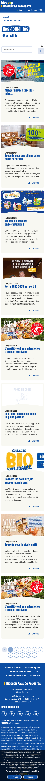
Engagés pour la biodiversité (21, 544)
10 (28, 655)
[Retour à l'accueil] (7, 3)
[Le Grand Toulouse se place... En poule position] (22, 395)
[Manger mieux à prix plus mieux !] (22, 72)
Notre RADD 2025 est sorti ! (20, 286)
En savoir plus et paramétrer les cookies (22, 771)
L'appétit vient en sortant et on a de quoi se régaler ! (22, 350)
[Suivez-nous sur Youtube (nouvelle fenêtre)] (20, 714)
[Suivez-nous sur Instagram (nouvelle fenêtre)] (28, 714)
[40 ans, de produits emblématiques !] (22, 203)
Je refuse (14, 777)
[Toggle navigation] (42, 5)
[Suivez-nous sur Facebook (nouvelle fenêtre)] (4, 714)
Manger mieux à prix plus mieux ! (19, 92)
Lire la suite (34, 117)
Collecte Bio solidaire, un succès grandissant (19, 481)
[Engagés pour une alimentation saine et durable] (22, 137)
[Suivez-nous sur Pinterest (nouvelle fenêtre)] (36, 714)
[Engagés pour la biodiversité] (22, 526)
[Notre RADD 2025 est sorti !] (22, 268)
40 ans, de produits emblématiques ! (18, 222)
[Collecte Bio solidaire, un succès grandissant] (22, 461)
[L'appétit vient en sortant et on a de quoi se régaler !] (22, 330)
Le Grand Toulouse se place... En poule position (21, 415)
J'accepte (30, 777)
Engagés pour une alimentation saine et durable (22, 157)
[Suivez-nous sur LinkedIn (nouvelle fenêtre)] (12, 714)
